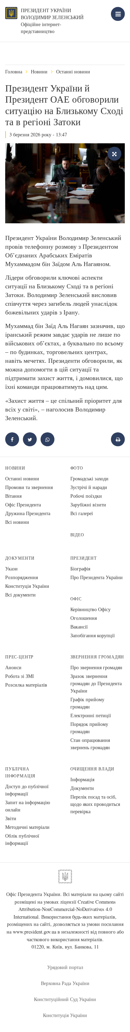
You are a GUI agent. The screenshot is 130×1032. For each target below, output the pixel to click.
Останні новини (73, 71)
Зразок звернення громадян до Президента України (96, 683)
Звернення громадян (97, 656)
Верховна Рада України (65, 983)
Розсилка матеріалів (26, 684)
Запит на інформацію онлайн (27, 806)
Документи (19, 558)
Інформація (82, 779)
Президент (83, 558)
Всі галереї (81, 513)
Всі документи (20, 594)
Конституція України (27, 586)
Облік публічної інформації (22, 839)
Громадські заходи (89, 478)
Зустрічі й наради (88, 487)
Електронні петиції (90, 715)
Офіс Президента (23, 504)
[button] (30, 439)
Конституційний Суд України (65, 999)
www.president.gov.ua (34, 931)
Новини (39, 71)
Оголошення (83, 618)
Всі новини (17, 522)
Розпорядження (21, 577)
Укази (11, 568)
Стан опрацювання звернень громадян (90, 744)
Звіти (10, 818)
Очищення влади (92, 768)
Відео (77, 534)
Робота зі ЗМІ (19, 676)
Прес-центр (19, 656)
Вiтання (13, 496)
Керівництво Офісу (90, 609)
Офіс (76, 598)
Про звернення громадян (96, 667)
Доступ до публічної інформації (27, 790)
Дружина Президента (27, 513)
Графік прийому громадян (87, 703)
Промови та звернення (29, 487)
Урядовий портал (65, 967)
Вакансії (79, 626)
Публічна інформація (20, 772)
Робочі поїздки (86, 496)
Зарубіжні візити (88, 504)
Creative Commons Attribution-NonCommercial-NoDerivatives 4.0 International (65, 909)
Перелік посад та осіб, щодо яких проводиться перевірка (95, 804)
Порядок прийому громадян (89, 728)
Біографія (80, 568)
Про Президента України (96, 577)
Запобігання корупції (92, 635)
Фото (76, 468)
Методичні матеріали (27, 827)
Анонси (13, 667)
